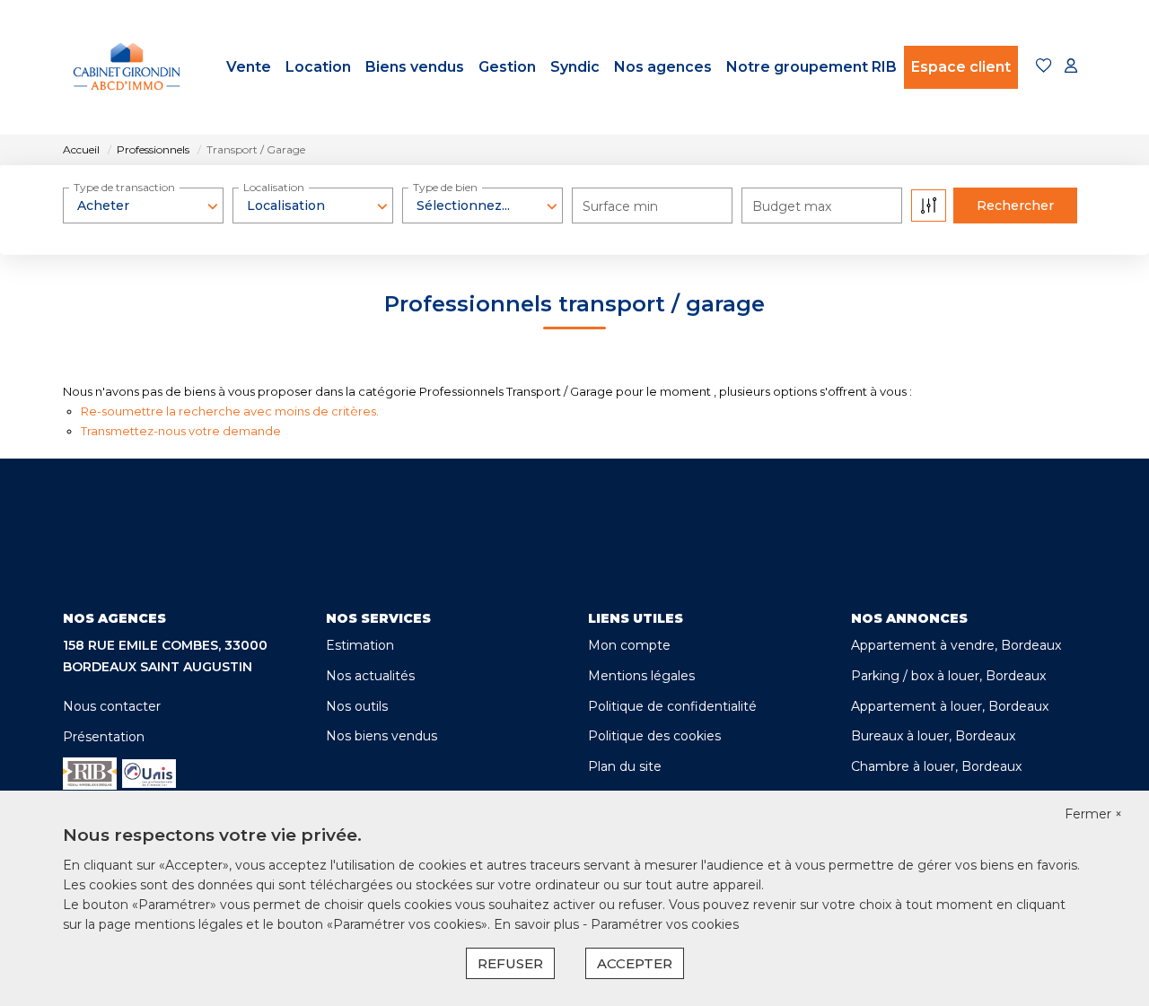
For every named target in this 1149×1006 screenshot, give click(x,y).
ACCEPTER (634, 963)
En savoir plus (538, 924)
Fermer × (1093, 814)
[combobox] (143, 205)
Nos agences (663, 66)
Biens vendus (414, 66)
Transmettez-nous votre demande (181, 431)
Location (318, 66)
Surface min (620, 206)
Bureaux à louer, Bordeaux (933, 736)
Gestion (507, 66)
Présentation (104, 737)
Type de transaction (124, 187)
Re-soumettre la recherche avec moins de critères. (230, 411)
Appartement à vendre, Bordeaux (956, 645)
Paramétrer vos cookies (665, 924)
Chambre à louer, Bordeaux (936, 766)
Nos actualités (370, 676)
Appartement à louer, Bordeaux (949, 706)
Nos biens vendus (381, 736)
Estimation (360, 645)
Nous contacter (112, 706)
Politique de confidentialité (672, 706)
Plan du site (625, 766)
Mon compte (629, 645)
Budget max (791, 206)
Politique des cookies (654, 736)
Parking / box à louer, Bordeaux (948, 676)
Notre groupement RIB (811, 66)
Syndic (575, 66)
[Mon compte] (1071, 67)
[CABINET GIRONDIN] (127, 67)
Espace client (961, 66)
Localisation (273, 187)
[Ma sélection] (1044, 67)
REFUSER (510, 963)
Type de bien (445, 187)
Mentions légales (641, 676)
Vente (248, 66)
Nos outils (357, 706)
